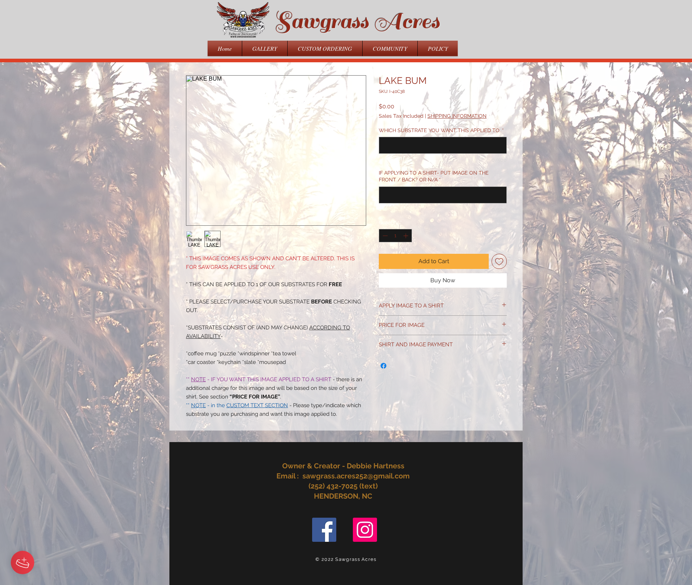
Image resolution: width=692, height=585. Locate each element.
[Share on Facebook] (383, 365)
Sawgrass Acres (357, 21)
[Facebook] (324, 530)
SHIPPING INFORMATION (457, 116)
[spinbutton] (395, 235)
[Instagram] (365, 530)
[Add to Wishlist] (499, 261)
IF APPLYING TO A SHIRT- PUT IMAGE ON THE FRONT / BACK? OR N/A (434, 176)
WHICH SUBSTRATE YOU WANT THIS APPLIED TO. (441, 130)
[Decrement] (384, 235)
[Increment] (406, 235)
